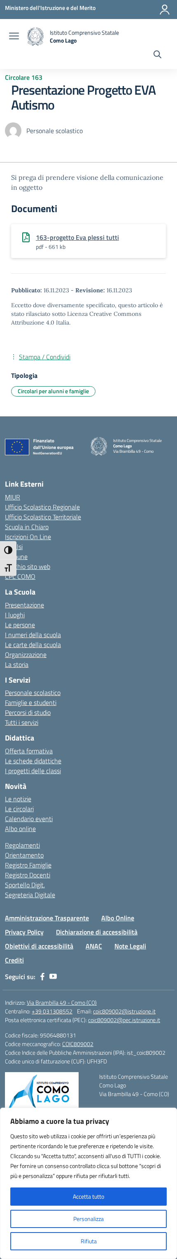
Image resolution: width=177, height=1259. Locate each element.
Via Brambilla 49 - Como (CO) (62, 1002)
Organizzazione (26, 654)
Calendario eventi (29, 819)
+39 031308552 (52, 1011)
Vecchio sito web (27, 566)
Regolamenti (22, 845)
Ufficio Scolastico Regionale (42, 507)
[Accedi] (164, 9)
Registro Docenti (27, 875)
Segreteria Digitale (30, 895)
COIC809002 (77, 1043)
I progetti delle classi (33, 771)
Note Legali (130, 946)
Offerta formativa (29, 751)
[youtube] (53, 976)
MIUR (12, 497)
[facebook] (42, 976)
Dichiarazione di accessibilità (96, 932)
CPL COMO (20, 576)
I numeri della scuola (33, 635)
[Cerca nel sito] (157, 55)
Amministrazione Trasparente (47, 918)
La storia (16, 664)
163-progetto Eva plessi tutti (77, 237)
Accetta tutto (88, 1196)
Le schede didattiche (33, 761)
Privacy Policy (24, 932)
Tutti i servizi (21, 722)
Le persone (20, 625)
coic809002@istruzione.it (124, 1011)
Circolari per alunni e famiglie (53, 391)
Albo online (20, 829)
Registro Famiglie (28, 865)
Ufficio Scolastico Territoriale (43, 517)
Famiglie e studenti (30, 702)
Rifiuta (89, 1241)
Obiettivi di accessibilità (39, 946)
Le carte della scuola (33, 645)
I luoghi (15, 615)
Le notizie (18, 799)
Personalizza (88, 1218)
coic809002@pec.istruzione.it (124, 1019)
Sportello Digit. (25, 885)
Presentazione (24, 605)
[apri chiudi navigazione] (14, 37)
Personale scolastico (33, 693)
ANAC (94, 946)
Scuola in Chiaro (27, 527)
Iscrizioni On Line (28, 537)
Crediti (14, 960)
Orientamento (24, 855)
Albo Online (117, 918)
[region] (88, 1183)
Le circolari (19, 809)
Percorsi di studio (28, 712)
